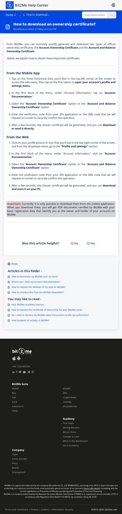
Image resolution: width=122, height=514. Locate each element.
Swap (15, 410)
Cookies (45, 509)
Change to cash (71, 436)
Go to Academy (71, 445)
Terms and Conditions (16, 509)
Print (14, 264)
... (20, 14)
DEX (65, 392)
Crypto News (69, 397)
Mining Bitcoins (71, 427)
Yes (92, 243)
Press (15, 463)
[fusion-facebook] (16, 371)
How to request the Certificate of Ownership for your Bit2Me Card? (47, 309)
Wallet (15, 388)
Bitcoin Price (69, 432)
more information (92, 488)
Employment (18, 472)
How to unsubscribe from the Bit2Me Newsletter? (38, 292)
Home (9, 14)
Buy (14, 392)
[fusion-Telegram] (28, 371)
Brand (15, 467)
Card (14, 401)
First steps (68, 423)
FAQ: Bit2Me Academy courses (28, 304)
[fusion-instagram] (32, 371)
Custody (67, 401)
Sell (14, 397)
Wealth (66, 388)
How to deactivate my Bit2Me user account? (35, 276)
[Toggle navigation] (113, 5)
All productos (70, 406)
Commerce (18, 406)
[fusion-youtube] (24, 371)
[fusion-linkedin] (13, 371)
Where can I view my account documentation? (36, 281)
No (76, 243)
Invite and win (19, 458)
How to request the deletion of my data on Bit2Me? (39, 287)
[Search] (111, 14)
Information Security (62, 509)
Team (15, 454)
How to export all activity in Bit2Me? (30, 320)
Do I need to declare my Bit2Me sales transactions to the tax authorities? (50, 315)
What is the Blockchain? (75, 441)
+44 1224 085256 (21, 366)
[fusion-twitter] (20, 371)
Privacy (34, 509)
